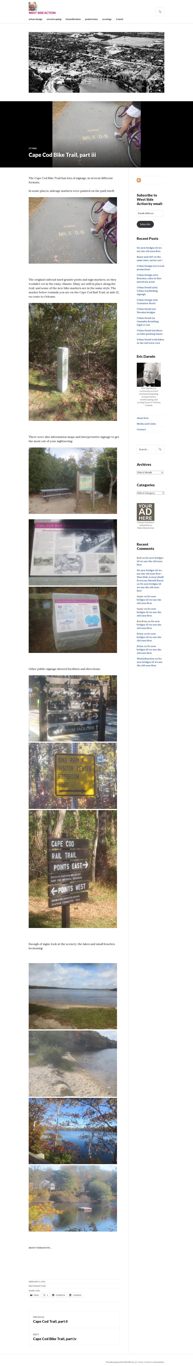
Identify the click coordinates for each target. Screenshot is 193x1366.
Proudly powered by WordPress (120, 1362)
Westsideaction (37, 1286)
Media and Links (146, 423)
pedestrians (91, 19)
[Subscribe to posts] (139, 180)
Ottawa (33, 148)
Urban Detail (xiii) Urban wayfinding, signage (147, 291)
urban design (35, 19)
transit (119, 19)
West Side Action (42, 12)
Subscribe (145, 224)
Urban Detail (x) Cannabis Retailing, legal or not (148, 321)
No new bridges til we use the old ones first (150, 561)
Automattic (159, 1362)
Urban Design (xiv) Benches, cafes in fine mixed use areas (149, 278)
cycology (107, 19)
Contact (141, 429)
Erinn (140, 633)
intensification (73, 19)
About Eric (143, 418)
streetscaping (54, 19)
